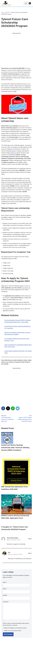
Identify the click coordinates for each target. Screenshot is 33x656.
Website (5, 595)
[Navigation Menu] (26, 3)
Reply (30, 538)
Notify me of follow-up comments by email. (15, 628)
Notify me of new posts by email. (12, 630)
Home (2, 12)
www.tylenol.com (26, 287)
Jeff (9, 552)
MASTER (7, 12)
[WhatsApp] (13, 408)
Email (5, 588)
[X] (8, 408)
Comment (6, 601)
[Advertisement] (16, 50)
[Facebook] (3, 408)
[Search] (30, 3)
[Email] (18, 408)
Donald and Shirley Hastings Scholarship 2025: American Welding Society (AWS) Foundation (15, 447)
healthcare (13, 152)
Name (5, 582)
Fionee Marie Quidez (12, 538)
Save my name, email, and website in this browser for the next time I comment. (16, 624)
